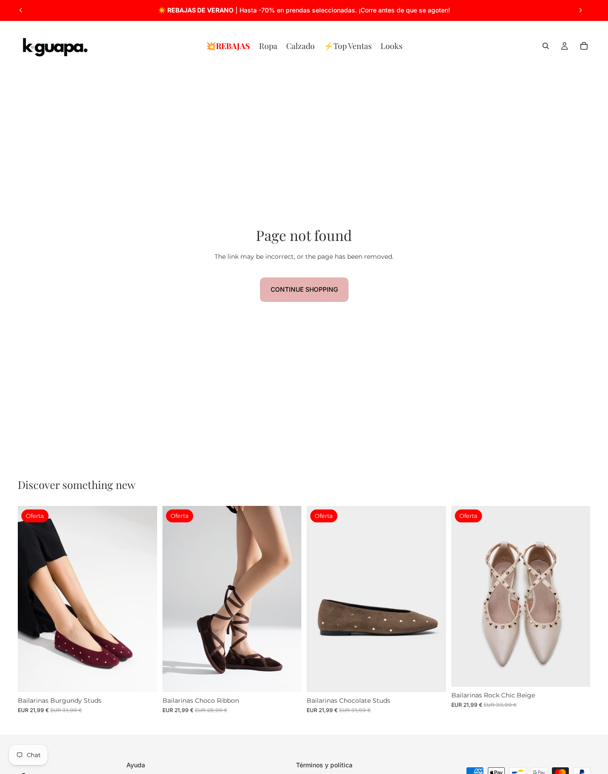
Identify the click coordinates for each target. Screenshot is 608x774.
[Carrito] (584, 46)
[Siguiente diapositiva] (580, 10)
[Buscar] (545, 46)
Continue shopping (304, 289)
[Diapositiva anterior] (21, 10)
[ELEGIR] (143, 678)
